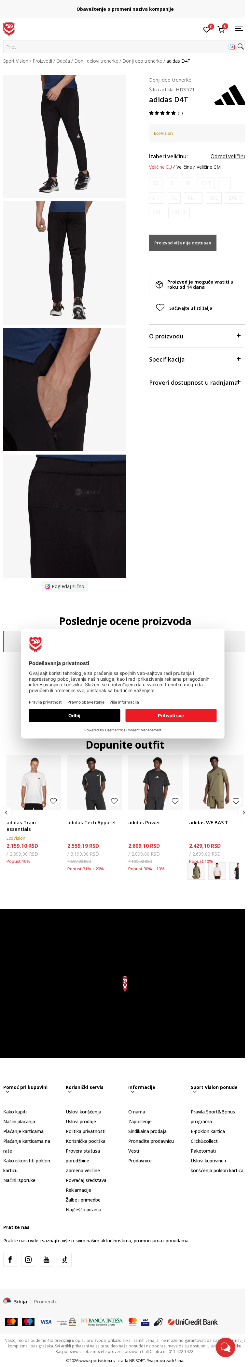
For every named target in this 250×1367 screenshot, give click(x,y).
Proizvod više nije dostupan (182, 243)
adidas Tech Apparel (91, 822)
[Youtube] (46, 1259)
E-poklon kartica (208, 1131)
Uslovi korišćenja (83, 1112)
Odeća (63, 61)
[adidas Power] (155, 782)
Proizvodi (42, 61)
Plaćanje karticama (23, 1131)
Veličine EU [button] (160, 167)
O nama (136, 1112)
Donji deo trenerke (142, 61)
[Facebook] (10, 1259)
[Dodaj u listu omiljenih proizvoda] (53, 800)
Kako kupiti (15, 1112)
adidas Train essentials (21, 825)
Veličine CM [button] (209, 167)
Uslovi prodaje (81, 1121)
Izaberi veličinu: (168, 156)
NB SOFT (137, 1360)
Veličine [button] (184, 167)
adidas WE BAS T (208, 822)
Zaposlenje (140, 1121)
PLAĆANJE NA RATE (125, 6)
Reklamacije (78, 1190)
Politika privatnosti (85, 1131)
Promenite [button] (46, 1301)
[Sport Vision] (9, 28)
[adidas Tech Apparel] (94, 782)
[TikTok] (64, 1259)
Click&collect (204, 1141)
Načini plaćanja (19, 1121)
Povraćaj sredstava (86, 1180)
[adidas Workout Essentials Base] (217, 870)
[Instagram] (28, 1259)
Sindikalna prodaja (147, 1131)
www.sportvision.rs (97, 1360)
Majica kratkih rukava (29, 815)
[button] (125, 46)
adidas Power (144, 822)
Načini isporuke (19, 1180)
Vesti (133, 1151)
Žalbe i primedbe (83, 1200)
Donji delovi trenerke (96, 61)
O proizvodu (166, 336)
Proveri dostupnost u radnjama (193, 382)
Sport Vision (15, 61)
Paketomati (203, 1151)
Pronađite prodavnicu (151, 1141)
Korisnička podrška (85, 1141)
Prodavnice (140, 1160)
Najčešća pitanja (83, 1209)
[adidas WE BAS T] (216, 782)
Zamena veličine (83, 1170)
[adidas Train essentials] (34, 782)
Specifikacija (167, 359)
